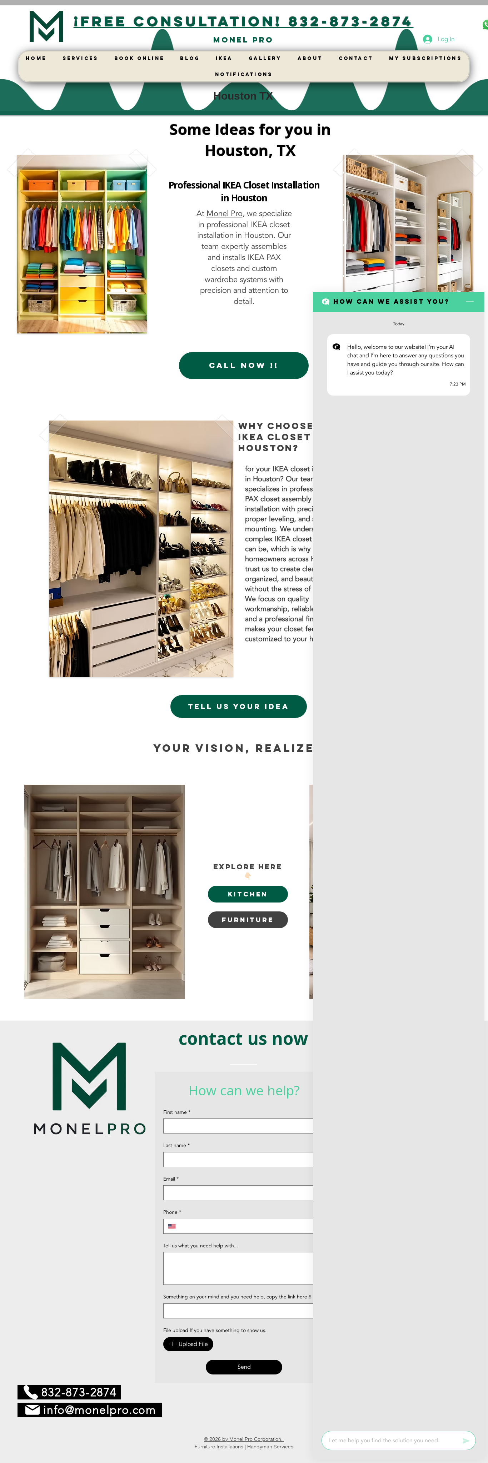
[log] (398, 869)
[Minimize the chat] (469, 302)
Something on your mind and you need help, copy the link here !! (237, 1296)
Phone (172, 1212)
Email (171, 1179)
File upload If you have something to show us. (215, 1330)
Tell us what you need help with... (200, 1245)
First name (176, 1112)
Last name (176, 1145)
